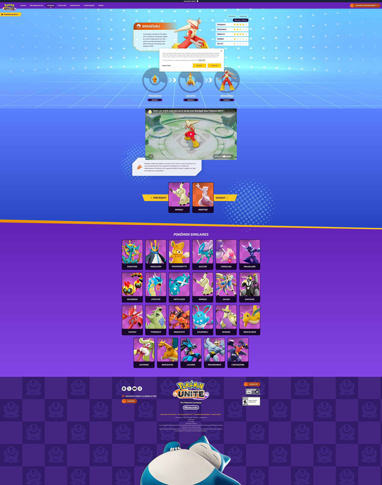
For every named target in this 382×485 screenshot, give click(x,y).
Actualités (62, 5)
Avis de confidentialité (185, 414)
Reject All (199, 65)
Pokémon (50, 5)
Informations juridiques (202, 414)
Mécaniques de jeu (36, 5)
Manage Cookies (166, 65)
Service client (216, 414)
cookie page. (202, 60)
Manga (100, 5)
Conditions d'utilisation (168, 414)
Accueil (23, 5)
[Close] (221, 51)
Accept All (214, 65)
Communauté (75, 5)
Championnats (89, 5)
